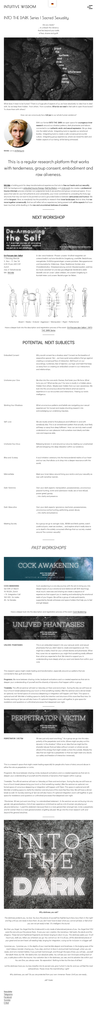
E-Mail (6, 1003)
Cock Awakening (79, 611)
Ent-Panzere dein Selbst (13, 255)
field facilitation (51, 188)
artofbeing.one (19, 151)
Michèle (7, 185)
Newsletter (8, 991)
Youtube (7, 1000)
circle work (65, 188)
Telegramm (8, 994)
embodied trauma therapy (33, 188)
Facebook (8, 997)
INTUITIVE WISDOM (20, 7)
